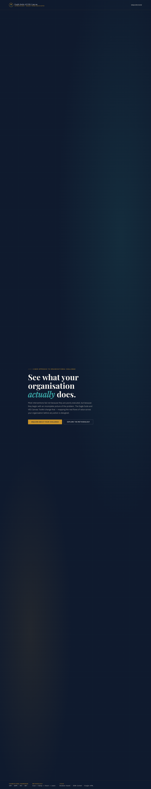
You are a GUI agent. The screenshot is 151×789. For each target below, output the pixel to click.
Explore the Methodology (78, 422)
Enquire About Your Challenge (45, 422)
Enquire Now (136, 5)
